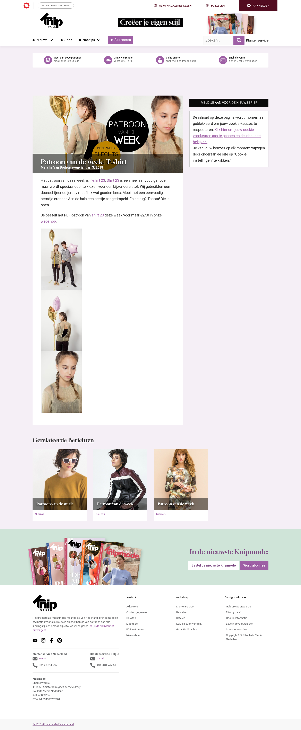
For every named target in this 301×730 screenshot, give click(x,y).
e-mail (42, 658)
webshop (48, 221)
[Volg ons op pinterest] (59, 640)
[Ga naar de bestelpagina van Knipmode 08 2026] (219, 26)
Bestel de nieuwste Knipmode (213, 565)
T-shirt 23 (97, 180)
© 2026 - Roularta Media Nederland (53, 724)
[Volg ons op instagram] (43, 640)
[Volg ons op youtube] (35, 640)
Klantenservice (257, 40)
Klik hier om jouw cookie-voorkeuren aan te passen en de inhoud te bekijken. (227, 135)
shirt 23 (98, 215)
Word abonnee (254, 565)
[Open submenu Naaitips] (99, 40)
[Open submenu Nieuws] (51, 40)
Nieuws (39, 514)
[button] (258, 5)
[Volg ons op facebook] (51, 640)
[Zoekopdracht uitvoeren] (238, 40)
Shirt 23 (113, 180)
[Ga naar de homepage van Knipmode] (51, 20)
